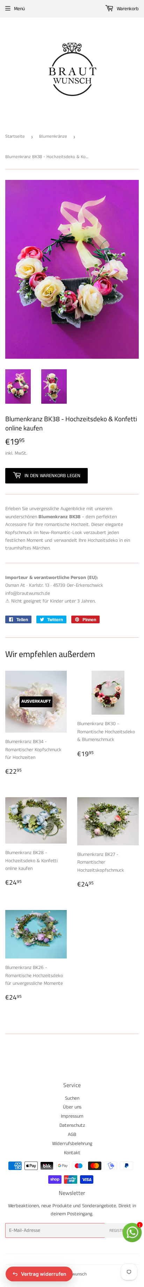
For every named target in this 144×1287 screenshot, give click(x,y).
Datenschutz (72, 1125)
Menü (19, 8)
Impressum (72, 1116)
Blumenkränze (53, 136)
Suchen (72, 1098)
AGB (72, 1134)
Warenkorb (127, 8)
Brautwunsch (74, 1274)
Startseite (15, 136)
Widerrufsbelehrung (72, 1143)
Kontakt (72, 1152)
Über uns (72, 1107)
